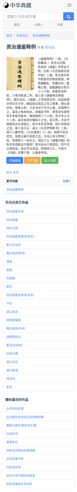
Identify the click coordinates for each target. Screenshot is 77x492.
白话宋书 (12, 433)
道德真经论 (13, 337)
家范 (9, 286)
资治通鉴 (12, 219)
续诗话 (10, 378)
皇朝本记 (12, 442)
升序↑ (67, 181)
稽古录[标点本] (15, 328)
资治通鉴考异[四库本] (20, 236)
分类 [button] (37, 24)
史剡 (9, 387)
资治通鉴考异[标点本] (20, 295)
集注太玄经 (13, 245)
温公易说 (12, 311)
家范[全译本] (14, 345)
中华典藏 (20, 5)
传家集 (10, 278)
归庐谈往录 (13, 467)
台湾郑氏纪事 (15, 408)
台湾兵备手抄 (15, 459)
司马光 (50, 47)
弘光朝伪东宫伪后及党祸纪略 (25, 417)
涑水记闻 (12, 228)
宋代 (9, 172)
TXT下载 (32, 160)
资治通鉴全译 (15, 211)
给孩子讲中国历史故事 (20, 475)
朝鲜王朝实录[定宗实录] (21, 425)
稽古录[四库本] (15, 253)
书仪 (9, 303)
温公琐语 (12, 370)
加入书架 (50, 160)
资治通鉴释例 (41, 35)
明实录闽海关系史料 (19, 484)
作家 (60, 24)
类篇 (9, 270)
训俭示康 (12, 353)
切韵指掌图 (13, 320)
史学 (16, 172)
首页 (17, 24)
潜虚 (9, 261)
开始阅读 (15, 160)
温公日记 (12, 362)
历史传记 (22, 35)
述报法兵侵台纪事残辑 (20, 450)
